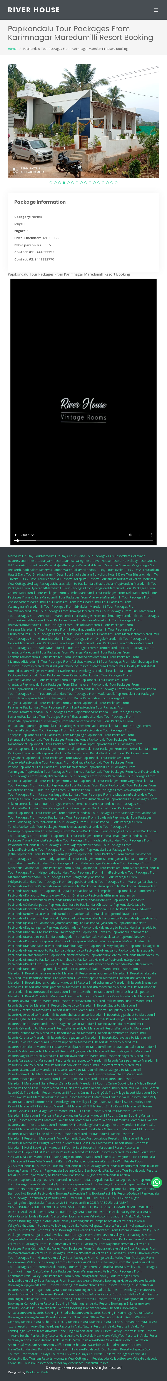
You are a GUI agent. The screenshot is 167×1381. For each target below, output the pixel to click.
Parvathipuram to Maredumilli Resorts (45, 1079)
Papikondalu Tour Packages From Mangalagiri (54, 735)
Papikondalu (125, 583)
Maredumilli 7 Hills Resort (88, 1106)
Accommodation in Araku (116, 1216)
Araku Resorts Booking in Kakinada (79, 1290)
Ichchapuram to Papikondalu (117, 918)
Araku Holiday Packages (112, 1354)
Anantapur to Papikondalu (43, 891)
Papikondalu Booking (53, 1193)
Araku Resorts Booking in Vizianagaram (62, 1303)
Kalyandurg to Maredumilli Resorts (43, 1028)
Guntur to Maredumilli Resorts (85, 1010)
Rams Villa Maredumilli (43, 1161)
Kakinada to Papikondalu (81, 927)
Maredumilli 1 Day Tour (24, 556)
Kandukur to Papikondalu (42, 932)
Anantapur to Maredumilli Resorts (63, 978)
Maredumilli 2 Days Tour (58, 556)
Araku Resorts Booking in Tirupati (121, 1285)
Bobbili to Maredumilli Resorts (61, 992)
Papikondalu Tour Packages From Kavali (80, 785)
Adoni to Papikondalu (40, 886)
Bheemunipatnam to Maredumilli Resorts (65, 987)
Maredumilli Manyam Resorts (44, 1115)
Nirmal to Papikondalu (40, 959)
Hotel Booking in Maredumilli (44, 1147)
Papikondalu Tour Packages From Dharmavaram (56, 684)
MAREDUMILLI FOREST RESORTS (46, 1207)
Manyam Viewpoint (105, 565)
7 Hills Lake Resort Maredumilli (96, 1111)
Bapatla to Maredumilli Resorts (109, 978)
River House (34, 10)
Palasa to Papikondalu (75, 964)
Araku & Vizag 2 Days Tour (76, 1354)
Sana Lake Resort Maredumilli (45, 1088)
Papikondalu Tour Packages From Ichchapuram (96, 794)
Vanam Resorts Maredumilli (111, 1120)
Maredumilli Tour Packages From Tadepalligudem (56, 629)
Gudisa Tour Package (90, 556)
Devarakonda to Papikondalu (45, 909)
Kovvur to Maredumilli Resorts (40, 1042)
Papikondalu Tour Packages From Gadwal (105, 854)
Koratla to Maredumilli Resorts (40, 1037)
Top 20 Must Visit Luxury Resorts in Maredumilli (57, 1152)
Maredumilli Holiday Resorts (128, 666)
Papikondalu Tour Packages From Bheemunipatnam (60, 804)
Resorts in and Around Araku (40, 1340)
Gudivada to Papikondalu (42, 914)
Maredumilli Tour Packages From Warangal (52, 652)
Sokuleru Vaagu (130, 565)
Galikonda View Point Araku (35, 1349)
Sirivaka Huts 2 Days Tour (131, 570)
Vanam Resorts (29, 561)
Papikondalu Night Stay (85, 1175)
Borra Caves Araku (110, 1340)
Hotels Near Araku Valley (101, 1335)
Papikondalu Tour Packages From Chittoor (51, 703)
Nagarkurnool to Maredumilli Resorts (45, 1056)
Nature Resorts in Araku (99, 1326)
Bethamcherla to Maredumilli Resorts (62, 982)
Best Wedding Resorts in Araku (61, 1326)
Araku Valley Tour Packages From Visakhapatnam (59, 1239)
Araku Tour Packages (64, 1212)
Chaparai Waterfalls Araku (92, 1345)
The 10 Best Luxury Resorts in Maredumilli (64, 1129)
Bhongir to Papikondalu (81, 900)
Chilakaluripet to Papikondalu (45, 904)
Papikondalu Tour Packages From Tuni (50, 707)
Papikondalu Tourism (32, 1166)
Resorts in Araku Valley (113, 1212)
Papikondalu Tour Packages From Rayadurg (52, 675)
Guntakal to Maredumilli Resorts (41, 1010)
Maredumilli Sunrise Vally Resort (116, 1097)
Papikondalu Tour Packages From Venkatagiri (107, 790)
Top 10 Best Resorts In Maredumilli (90, 1147)
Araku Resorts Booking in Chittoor (64, 1299)
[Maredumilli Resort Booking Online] (156, 1181)
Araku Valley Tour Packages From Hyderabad (102, 1230)
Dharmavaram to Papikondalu (87, 909)
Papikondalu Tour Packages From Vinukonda (56, 739)
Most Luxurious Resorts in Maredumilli (112, 1138)
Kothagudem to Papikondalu (77, 936)
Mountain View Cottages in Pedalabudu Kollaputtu (88, 1358)
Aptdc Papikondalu (108, 1180)
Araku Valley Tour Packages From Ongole (77, 1257)
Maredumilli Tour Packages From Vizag (56, 602)
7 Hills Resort (114, 556)
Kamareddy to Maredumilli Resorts (91, 1028)
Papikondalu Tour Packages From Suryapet (49, 881)
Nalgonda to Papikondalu (84, 950)
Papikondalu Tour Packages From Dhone (79, 776)
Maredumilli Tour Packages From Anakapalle (53, 611)
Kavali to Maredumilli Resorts (88, 1033)
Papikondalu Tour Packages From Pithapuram (53, 716)
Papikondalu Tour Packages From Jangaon (46, 854)
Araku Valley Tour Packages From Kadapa (107, 1262)
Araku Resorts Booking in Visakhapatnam (69, 1285)
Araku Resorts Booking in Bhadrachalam (52, 1312)
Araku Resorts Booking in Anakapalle (75, 1308)
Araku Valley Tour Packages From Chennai (75, 1235)
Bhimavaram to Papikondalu (45, 900)
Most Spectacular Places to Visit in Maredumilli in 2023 (58, 1202)
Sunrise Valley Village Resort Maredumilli (96, 1102)
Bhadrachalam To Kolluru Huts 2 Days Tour (102, 574)
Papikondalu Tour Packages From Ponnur (103, 749)
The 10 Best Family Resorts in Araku (119, 1331)
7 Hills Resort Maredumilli (52, 1106)
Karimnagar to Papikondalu (79, 932)
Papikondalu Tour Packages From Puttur (54, 698)
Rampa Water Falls (65, 570)
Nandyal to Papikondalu (118, 950)
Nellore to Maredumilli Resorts (40, 1065)
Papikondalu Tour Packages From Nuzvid (53, 758)
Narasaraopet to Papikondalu (46, 955)
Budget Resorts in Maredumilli (60, 1143)
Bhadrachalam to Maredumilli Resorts (115, 982)
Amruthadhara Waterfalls (40, 565)
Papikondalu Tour (116, 1170)
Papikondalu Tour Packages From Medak (52, 868)
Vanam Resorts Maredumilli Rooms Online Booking (55, 1124)
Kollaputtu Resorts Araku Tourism (49, 895)
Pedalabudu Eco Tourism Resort (106, 1349)
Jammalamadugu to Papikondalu (78, 923)
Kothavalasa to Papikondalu (117, 936)
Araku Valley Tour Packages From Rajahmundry (91, 1244)
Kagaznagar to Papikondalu (44, 927)
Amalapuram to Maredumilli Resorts (115, 973)
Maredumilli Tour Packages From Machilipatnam (108, 634)
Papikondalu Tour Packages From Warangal (111, 881)
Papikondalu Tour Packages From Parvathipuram (57, 808)
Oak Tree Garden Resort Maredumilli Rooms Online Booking (59, 1092)
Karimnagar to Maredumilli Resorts (43, 1033)
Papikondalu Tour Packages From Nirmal (81, 872)
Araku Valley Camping (68, 1221)
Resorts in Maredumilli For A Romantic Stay (54, 1138)
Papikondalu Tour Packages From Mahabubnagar (67, 863)
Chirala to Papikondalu (81, 904)
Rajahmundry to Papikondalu (48, 1175)
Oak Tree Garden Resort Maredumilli (92, 1088)
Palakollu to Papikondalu (42, 964)
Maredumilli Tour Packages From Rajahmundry (87, 616)
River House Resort (107, 561)
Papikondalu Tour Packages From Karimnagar (86, 859)
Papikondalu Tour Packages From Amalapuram (70, 726)
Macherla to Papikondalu (109, 941)
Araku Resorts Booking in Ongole (68, 1294)
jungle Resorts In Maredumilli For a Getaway (93, 1157)
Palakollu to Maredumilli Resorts (41, 1074)
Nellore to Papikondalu (123, 955)
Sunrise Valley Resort (79, 561)
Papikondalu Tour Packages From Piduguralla (53, 730)
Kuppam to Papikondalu (42, 941)
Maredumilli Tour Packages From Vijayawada (73, 597)
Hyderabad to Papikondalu (78, 918)
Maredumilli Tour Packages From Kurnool (78, 648)
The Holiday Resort (134, 561)
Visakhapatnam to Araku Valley (37, 1225)
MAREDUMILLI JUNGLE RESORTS (93, 1207)
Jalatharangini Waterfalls (75, 565)
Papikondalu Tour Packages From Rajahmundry (59, 712)
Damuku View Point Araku (78, 1340)
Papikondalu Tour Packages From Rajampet (53, 845)
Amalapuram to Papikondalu (118, 886)
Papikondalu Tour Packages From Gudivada (54, 762)
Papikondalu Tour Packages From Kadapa (74, 840)
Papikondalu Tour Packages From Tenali (45, 749)
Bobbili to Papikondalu (114, 900)
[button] (51, 182)
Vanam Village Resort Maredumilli (114, 1124)
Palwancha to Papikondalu (109, 964)
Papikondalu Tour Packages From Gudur (46, 790)
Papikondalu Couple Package (57, 1189)
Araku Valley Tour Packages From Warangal (63, 1271)
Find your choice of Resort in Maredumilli (80, 666)
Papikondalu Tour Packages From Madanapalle (82, 693)
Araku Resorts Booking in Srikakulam (116, 1303)
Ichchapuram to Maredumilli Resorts (92, 1014)
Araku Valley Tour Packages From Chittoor (48, 1262)
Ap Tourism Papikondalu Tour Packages (75, 1166)
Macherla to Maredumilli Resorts (42, 1047)
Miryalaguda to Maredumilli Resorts (96, 1051)
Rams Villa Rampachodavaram (80, 1161)
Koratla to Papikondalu (41, 936)
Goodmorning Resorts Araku (47, 1198)
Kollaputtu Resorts (101, 1225)
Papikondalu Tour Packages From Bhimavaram (51, 826)
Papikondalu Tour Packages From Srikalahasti (109, 689)
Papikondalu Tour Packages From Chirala (50, 781)
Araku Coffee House (60, 1345)
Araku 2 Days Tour (44, 1354)
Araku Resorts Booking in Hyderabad (110, 1280)
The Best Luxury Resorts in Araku (67, 1322)
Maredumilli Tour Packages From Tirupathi (48, 643)
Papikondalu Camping (124, 1189)
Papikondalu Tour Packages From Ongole (108, 781)
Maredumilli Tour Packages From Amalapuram (62, 620)
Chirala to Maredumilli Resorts (57, 996)
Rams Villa (131, 556)
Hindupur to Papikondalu (42, 918)
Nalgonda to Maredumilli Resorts (94, 1056)
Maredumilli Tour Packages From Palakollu (56, 625)
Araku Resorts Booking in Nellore (115, 1294)
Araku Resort (88, 1212)
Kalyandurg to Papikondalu (117, 927)
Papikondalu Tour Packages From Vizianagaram (106, 813)
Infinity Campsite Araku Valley (104, 1221)
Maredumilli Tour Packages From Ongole (77, 638)
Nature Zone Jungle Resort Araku (71, 1331)
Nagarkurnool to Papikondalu (45, 950)
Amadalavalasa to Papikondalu (76, 886)
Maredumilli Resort (107, 1134)
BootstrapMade (37, 1372)
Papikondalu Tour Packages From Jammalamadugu (88, 836)
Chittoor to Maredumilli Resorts (100, 996)
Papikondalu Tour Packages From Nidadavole (80, 817)
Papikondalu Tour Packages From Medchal (111, 868)
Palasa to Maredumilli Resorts (85, 1074)
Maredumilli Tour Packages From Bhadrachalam (58, 657)
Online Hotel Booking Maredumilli (84, 671)
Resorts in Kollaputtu (129, 1225)
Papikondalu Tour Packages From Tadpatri (50, 680)
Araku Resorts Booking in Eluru (125, 1290)
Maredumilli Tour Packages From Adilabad (54, 661)
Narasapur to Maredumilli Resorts (42, 1060)
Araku (25, 1212)
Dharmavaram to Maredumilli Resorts (97, 1001)
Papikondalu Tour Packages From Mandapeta (53, 721)
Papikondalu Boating (59, 1170)
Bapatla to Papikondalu (78, 891)
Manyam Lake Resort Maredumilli (68, 1120)
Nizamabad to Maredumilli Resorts (43, 1069)
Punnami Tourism (32, 1170)
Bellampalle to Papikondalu (113, 891)
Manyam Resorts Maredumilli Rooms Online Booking (102, 1115)
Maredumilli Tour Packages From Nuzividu (44, 634)
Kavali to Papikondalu (114, 932)
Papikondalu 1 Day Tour (96, 570)
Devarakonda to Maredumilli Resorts (44, 1001)
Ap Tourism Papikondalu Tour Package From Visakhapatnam (98, 1184)
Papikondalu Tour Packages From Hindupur (46, 689)
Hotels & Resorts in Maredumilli (116, 1129)
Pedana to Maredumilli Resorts (94, 1079)
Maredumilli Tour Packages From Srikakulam (58, 606)
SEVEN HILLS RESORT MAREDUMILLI (94, 1198)
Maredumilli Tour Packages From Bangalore (77, 588)
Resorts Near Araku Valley (66, 1335)
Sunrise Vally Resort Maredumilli (71, 1097)
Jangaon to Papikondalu (118, 923)
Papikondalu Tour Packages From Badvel (112, 831)
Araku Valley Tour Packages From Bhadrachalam (83, 1267)
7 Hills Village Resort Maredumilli (52, 1111)
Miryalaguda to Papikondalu (126, 946)
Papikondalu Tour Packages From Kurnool (55, 771)
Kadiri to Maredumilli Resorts (39, 1024)
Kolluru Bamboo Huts (89, 1170)
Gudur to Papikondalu (75, 914)
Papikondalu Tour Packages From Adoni (113, 771)
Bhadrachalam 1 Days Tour (52, 574)
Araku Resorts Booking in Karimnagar (107, 1312)
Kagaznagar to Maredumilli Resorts (84, 1024)
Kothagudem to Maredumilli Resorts (87, 1037)
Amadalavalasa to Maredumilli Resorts (63, 973)
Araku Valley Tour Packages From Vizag (121, 1239)
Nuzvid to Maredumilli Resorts (89, 1069)
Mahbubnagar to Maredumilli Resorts (45, 1051)
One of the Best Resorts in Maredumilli (66, 1134)
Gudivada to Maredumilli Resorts (85, 1005)
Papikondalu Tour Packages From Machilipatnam (53, 767)
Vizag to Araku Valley (73, 1225)
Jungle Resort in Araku (32, 1331)
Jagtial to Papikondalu (40, 923)
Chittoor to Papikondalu (114, 904)
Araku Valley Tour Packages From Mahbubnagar (57, 1276)
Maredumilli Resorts (72, 969)
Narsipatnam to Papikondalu (87, 955)
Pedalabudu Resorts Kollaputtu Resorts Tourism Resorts (84, 579)
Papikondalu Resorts (117, 1166)
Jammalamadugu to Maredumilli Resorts (88, 1019)
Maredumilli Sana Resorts (42, 1083)
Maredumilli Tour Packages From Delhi (105, 593)
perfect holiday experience (65, 1363)
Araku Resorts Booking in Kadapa (111, 1299)
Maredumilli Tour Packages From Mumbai (48, 593)
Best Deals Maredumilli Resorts (104, 1143)
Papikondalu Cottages (93, 1189)
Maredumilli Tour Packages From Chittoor (107, 643)
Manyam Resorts (52, 561)
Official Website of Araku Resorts (113, 1317)
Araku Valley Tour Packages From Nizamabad (52, 1280)
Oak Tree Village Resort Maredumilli (127, 1092)
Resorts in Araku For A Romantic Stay (117, 1322)
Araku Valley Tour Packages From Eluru (114, 1253)
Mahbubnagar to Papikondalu (86, 946)
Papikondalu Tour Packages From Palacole (53, 831)
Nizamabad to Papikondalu (75, 959)
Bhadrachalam (105, 583)
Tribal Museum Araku (31, 1345)
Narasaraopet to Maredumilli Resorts (92, 1060)
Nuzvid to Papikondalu (110, 959)
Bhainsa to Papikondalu (89, 895)
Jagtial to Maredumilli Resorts (39, 1019)
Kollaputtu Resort (96, 1363)
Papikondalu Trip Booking (86, 1193)
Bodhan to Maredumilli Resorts (104, 992)
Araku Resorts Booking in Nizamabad (63, 1317)
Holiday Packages (40, 583)
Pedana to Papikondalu (41, 969)
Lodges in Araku (42, 1221)
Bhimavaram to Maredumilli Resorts (119, 987)
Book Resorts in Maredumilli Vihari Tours (120, 1152)
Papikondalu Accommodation (74, 1180)
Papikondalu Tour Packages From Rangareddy (56, 877)
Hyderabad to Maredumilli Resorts (43, 1014)
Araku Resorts (39, 1212)
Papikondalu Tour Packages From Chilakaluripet (61, 744)
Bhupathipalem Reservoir (34, 570)
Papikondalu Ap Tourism (36, 1180)
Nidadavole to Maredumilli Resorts (86, 1065)
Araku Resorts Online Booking (49, 1230)
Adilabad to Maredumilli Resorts (108, 969)
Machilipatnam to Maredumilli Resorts (91, 1047)
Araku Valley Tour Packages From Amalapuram (76, 1248)
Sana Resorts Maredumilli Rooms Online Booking (94, 1083)
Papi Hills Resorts (116, 1193)
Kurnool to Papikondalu (75, 941)
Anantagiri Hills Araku (69, 1349)
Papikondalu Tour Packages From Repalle (71, 753)
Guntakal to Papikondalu (107, 914)
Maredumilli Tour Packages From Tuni (112, 611)
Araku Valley (132, 1358)
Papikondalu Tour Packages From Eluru (66, 822)
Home (12, 49)
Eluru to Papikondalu (122, 909)
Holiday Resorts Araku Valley (48, 1216)
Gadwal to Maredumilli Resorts (40, 1005)
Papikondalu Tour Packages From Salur (45, 813)
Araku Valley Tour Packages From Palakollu (56, 1253)
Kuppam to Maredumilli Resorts (83, 1042)
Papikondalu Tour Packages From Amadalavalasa (75, 799)
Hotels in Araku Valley (83, 1216)
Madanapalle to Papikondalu (45, 946)
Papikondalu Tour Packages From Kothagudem (53, 849)
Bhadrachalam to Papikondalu (74, 583)
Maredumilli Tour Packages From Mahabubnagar (118, 661)
